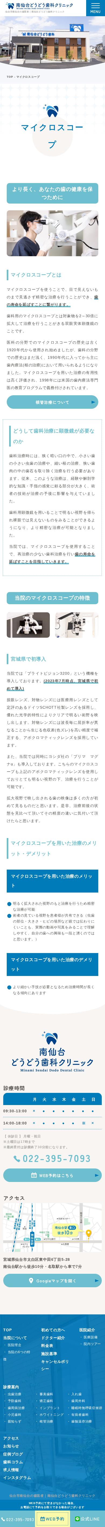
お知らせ (11, 1446)
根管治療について (52, 402)
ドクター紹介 (53, 1338)
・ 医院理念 (12, 1345)
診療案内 (11, 1387)
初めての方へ (53, 1330)
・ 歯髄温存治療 (79, 1421)
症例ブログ (13, 1454)
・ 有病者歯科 (78, 1415)
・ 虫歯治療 (12, 1394)
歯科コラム (13, 1462)
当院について (15, 1338)
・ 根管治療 (44, 1421)
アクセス (11, 1438)
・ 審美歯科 (44, 1394)
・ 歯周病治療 (14, 1408)
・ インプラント (47, 1408)
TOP (10, 76)
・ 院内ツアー (90, 1344)
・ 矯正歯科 (44, 1401)
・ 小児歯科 (12, 1415)
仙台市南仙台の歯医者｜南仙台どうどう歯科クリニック (52, 1496)
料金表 (47, 1345)
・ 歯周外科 (76, 1401)
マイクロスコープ (28, 76)
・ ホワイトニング (49, 1415)
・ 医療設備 (88, 1337)
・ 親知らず (12, 1421)
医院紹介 (87, 1330)
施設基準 (49, 1354)
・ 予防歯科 (12, 1401)
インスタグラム (17, 1477)
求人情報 (11, 1470)
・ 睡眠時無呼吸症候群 (85, 1408)
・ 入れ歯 (74, 1394)
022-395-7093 (57, 1157)
